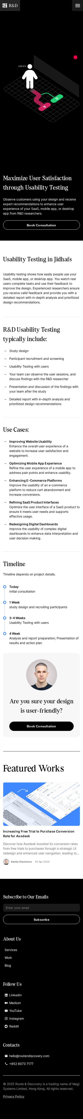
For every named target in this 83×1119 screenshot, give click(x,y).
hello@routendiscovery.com (29, 1056)
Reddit (14, 1026)
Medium (15, 1003)
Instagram (16, 1018)
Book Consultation (41, 225)
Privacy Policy (13, 1096)
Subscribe (41, 919)
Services (11, 950)
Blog (8, 965)
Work (8, 957)
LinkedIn (15, 995)
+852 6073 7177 (21, 1064)
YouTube (15, 1011)
